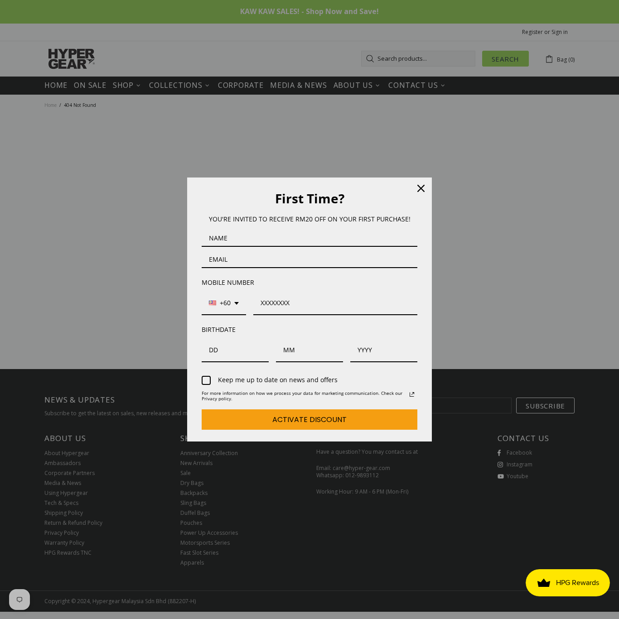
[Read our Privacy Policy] (411, 394)
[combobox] (224, 303)
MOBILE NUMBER (228, 282)
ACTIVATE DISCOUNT (309, 419)
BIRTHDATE (219, 329)
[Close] (421, 188)
